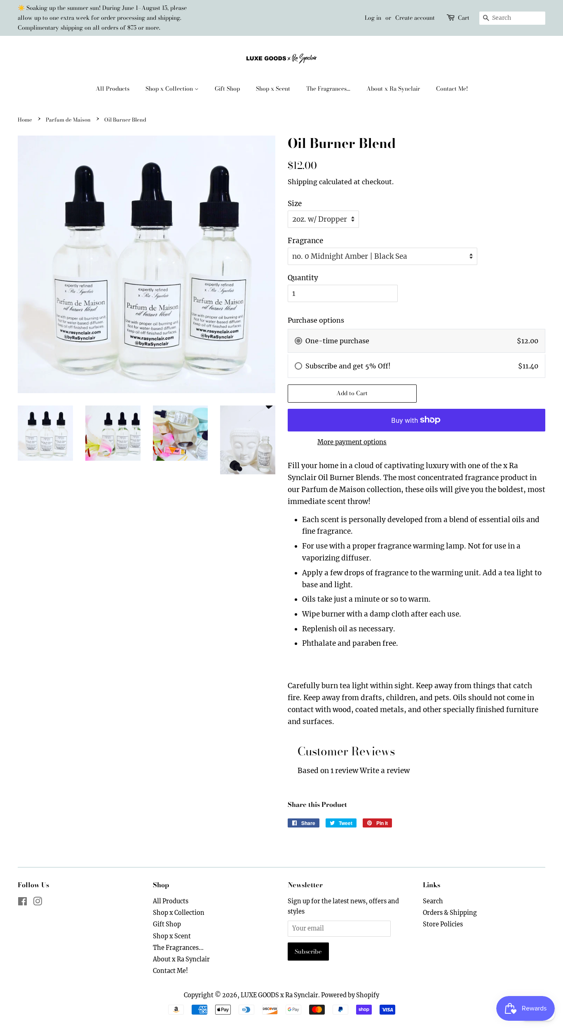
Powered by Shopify (350, 995)
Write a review (385, 770)
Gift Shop (227, 88)
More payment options (352, 442)
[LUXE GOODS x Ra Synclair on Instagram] (37, 903)
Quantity (303, 277)
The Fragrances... (328, 88)
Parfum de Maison (68, 120)
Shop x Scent (273, 88)
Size (295, 203)
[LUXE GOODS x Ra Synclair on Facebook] (22, 903)
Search (433, 901)
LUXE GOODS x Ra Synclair (279, 995)
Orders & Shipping (450, 912)
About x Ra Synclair (393, 88)
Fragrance (305, 240)
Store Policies (443, 924)
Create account (415, 17)
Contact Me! (452, 88)
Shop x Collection (170, 88)
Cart (463, 17)
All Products (112, 88)
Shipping (302, 182)
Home (25, 120)
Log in (373, 17)
